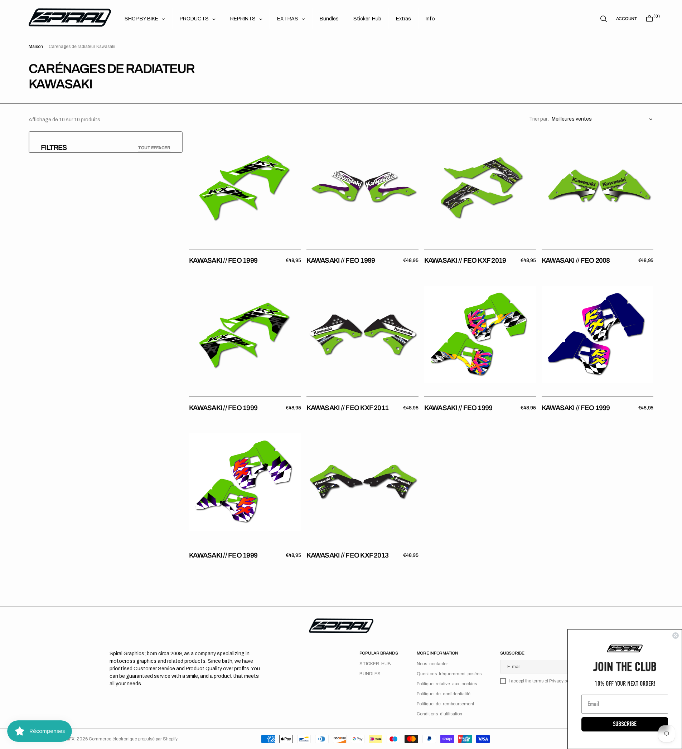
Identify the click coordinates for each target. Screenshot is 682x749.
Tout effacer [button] (154, 147)
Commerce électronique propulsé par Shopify (133, 738)
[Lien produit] (245, 187)
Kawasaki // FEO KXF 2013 (347, 555)
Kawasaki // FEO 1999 (223, 260)
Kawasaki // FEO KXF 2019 (465, 260)
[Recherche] (604, 19)
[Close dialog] (675, 635)
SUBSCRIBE (625, 724)
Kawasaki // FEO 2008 (576, 260)
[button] (626, 18)
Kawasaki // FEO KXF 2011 (347, 408)
